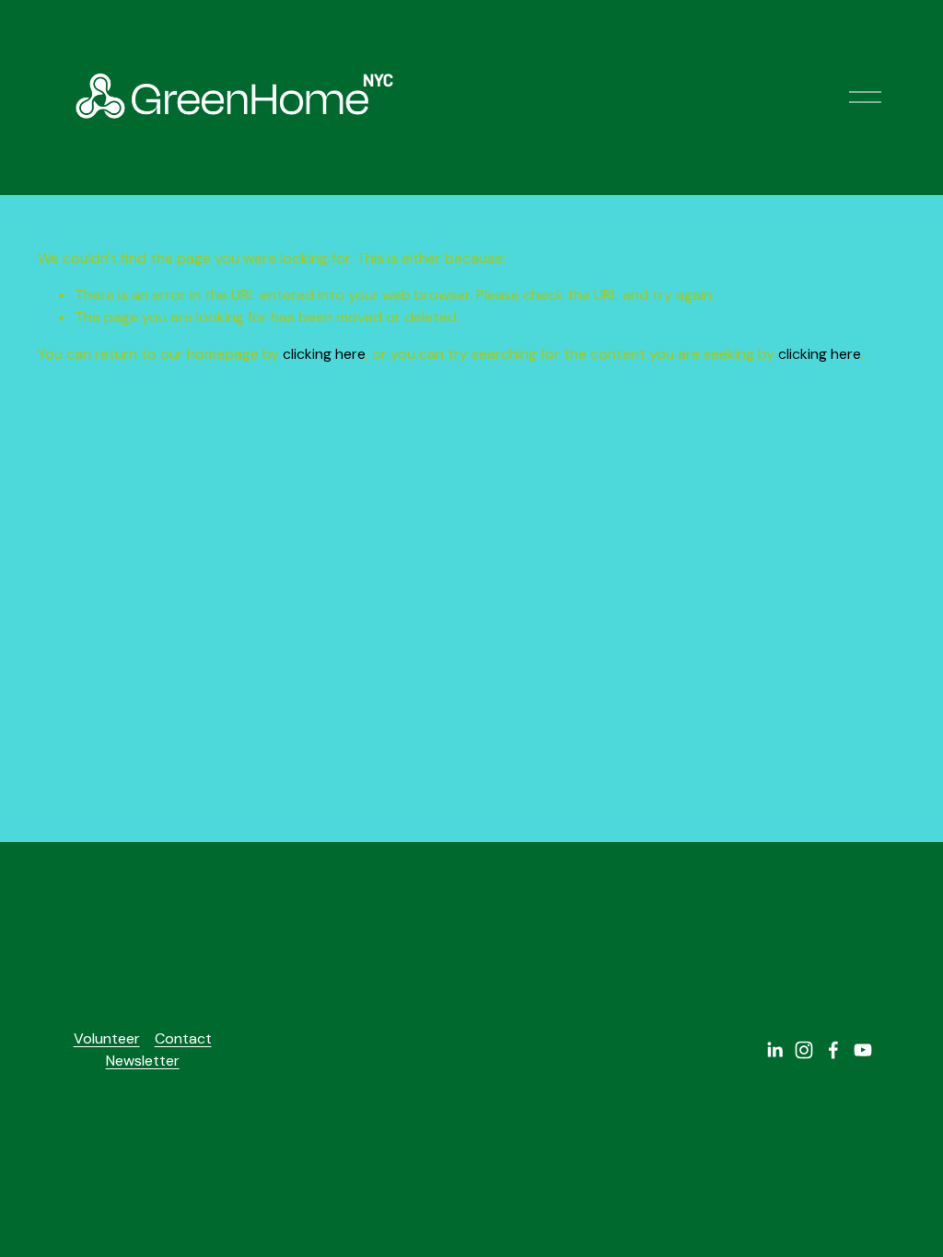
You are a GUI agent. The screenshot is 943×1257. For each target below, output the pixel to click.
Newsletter (143, 1060)
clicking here (324, 353)
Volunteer (107, 1038)
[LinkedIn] (774, 1050)
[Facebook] (833, 1050)
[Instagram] (804, 1050)
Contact (183, 1038)
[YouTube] (863, 1050)
